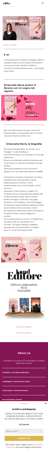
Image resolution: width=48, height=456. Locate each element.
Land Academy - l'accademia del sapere (15, 390)
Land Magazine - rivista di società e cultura (16, 381)
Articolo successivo (24, 333)
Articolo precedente (24, 327)
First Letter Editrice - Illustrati (12, 399)
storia (6, 45)
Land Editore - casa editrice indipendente (15, 372)
